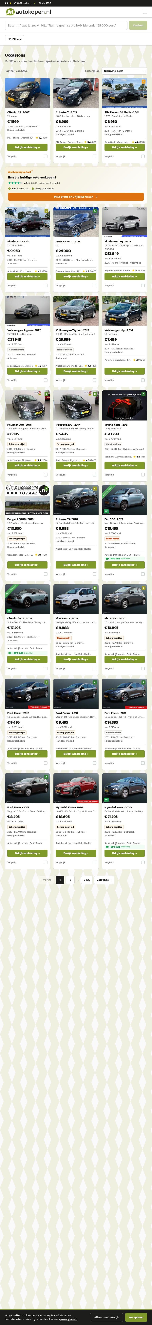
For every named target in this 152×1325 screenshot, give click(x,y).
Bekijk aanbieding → (27, 147)
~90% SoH (120, 558)
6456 (87, 880)
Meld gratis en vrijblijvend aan (73, 197)
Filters (16, 39)
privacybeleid (68, 1319)
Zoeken (138, 25)
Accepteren (136, 1317)
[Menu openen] (145, 12)
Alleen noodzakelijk (106, 1317)
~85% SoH (120, 847)
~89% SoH (22, 653)
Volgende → (104, 880)
